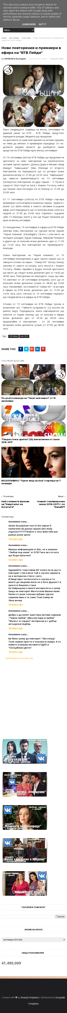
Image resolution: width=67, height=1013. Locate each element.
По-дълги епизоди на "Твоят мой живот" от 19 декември (28, 399)
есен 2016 (26, 38)
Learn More (29, 24)
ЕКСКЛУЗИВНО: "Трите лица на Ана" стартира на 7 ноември (31, 482)
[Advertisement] (33, 697)
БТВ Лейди (14, 38)
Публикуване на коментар (19, 658)
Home (4, 38)
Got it (42, 24)
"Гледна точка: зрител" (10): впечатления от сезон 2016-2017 (30, 441)
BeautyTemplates (30, 997)
